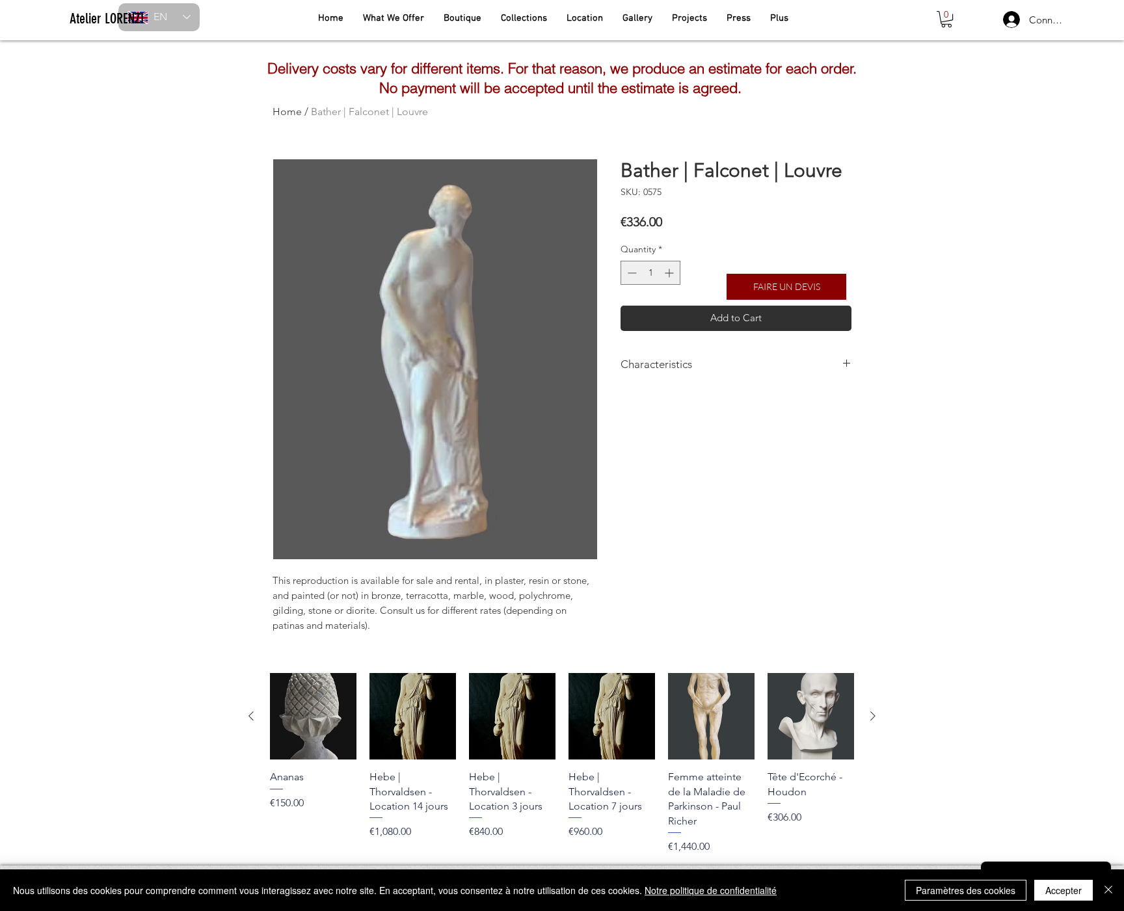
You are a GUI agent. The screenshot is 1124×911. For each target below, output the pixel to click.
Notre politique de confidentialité (711, 890)
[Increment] (670, 272)
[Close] (1108, 890)
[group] (562, 763)
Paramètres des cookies (965, 890)
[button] (946, 19)
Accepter (1063, 890)
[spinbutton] (650, 272)
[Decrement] (630, 272)
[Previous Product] (251, 716)
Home (287, 111)
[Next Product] (873, 716)
